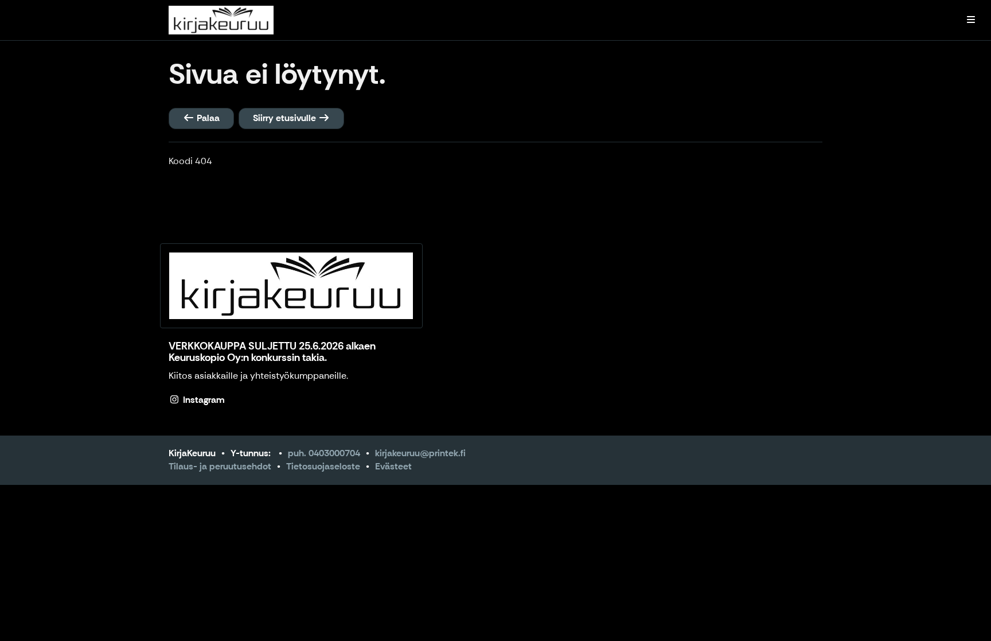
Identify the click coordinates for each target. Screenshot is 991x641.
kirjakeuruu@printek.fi (420, 453)
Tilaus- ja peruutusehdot (220, 466)
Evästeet (393, 466)
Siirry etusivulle (285, 118)
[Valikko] (971, 20)
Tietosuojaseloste (323, 466)
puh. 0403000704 (324, 453)
